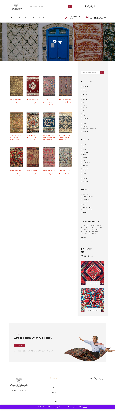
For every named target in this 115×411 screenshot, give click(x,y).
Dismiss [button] (85, 407)
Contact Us (42, 18)
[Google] (88, 6)
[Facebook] (86, 6)
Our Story (19, 18)
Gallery (11, 18)
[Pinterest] (94, 6)
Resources (52, 18)
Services (27, 18)
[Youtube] (91, 6)
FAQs (34, 18)
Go (70, 6)
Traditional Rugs (93, 310)
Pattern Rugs (93, 283)
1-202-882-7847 (76, 17)
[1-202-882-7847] (66, 18)
